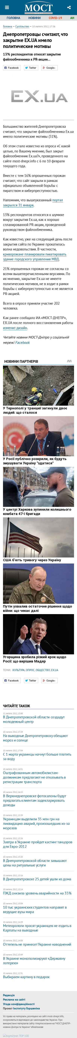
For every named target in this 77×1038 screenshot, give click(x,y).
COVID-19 (55, 18)
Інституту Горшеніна (26, 1008)
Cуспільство (22, 26)
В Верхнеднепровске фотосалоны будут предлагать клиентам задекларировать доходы (34, 800)
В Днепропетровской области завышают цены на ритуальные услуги (34, 863)
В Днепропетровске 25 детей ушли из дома (37, 879)
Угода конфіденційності (19, 1004)
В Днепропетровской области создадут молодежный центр (33, 719)
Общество (43, 670)
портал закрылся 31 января (33, 202)
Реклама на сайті (14, 999)
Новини (34, 18)
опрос (30, 670)
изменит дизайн (15, 327)
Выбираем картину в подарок (26, 976)
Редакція (9, 995)
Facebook (22, 342)
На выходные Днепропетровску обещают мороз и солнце (35, 738)
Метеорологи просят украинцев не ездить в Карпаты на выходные (37, 928)
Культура (19, 670)
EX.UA (54, 670)
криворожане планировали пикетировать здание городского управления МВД (34, 257)
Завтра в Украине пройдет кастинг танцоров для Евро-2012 (37, 844)
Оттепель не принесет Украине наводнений (37, 944)
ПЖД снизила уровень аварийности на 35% (37, 893)
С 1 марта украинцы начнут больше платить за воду (37, 756)
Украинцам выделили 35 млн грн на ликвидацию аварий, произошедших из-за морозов (36, 823)
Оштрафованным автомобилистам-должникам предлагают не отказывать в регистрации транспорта (34, 777)
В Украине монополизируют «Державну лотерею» (34, 960)
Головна (13, 18)
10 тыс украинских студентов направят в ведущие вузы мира (35, 909)
